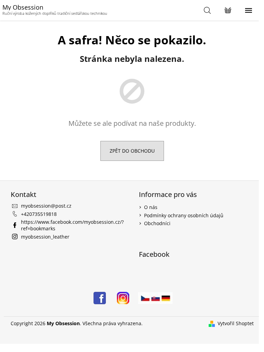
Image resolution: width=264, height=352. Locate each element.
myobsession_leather (45, 236)
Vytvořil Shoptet (236, 323)
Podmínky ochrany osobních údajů (183, 215)
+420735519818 (39, 214)
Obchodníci (157, 223)
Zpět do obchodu (132, 150)
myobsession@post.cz (46, 205)
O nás (150, 207)
